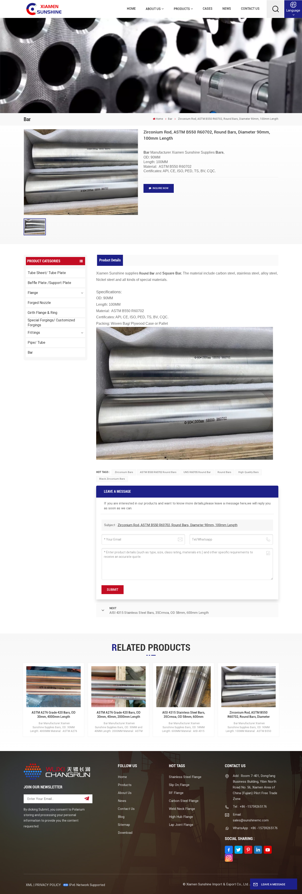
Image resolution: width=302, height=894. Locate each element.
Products (182, 9)
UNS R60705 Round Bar (197, 472)
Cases (207, 9)
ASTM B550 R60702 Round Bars (158, 472)
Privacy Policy (48, 885)
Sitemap (124, 825)
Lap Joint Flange (181, 825)
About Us (153, 9)
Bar (170, 118)
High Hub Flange (181, 817)
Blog (121, 817)
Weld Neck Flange (182, 809)
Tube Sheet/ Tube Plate (47, 273)
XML (29, 885)
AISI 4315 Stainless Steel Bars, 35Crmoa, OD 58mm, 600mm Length (183, 715)
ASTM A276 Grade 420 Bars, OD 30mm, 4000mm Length (53, 715)
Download (125, 833)
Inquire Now (160, 188)
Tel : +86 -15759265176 (250, 807)
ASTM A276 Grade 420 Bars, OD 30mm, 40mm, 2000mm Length (118, 715)
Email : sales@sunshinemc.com (251, 817)
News (226, 9)
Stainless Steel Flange (185, 777)
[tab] (110, 260)
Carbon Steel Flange (184, 801)
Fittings (34, 332)
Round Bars (224, 472)
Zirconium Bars (124, 472)
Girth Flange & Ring (42, 313)
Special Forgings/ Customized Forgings (51, 322)
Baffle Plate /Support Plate (49, 283)
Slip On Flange (179, 785)
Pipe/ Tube (36, 342)
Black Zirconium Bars (112, 478)
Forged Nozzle (39, 303)
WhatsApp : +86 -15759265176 (255, 828)
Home (131, 9)
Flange (33, 293)
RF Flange (176, 793)
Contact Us (250, 9)
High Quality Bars (248, 472)
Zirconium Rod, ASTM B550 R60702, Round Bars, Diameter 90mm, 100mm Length (177, 525)
